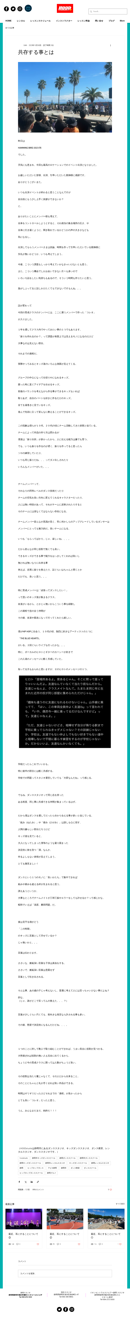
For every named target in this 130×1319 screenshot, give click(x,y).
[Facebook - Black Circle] (6, 8)
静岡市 (63, 1168)
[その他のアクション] (110, 45)
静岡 (21, 1168)
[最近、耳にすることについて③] (23, 1219)
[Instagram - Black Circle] (19, 8)
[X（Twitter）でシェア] (25, 1182)
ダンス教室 (75, 1168)
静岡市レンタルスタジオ (55, 1163)
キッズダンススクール (78, 1163)
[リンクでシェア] (38, 1182)
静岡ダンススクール (68, 1158)
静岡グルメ (51, 1173)
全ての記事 (9, 28)
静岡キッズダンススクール (30, 1163)
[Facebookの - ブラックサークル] (65, 1309)
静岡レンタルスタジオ (100, 1163)
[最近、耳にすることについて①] (106, 1219)
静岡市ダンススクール (89, 1158)
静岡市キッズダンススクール (43, 1158)
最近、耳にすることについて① (106, 1236)
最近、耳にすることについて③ (23, 1236)
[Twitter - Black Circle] (13, 8)
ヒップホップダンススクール (31, 1173)
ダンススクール (90, 1168)
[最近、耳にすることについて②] (65, 1219)
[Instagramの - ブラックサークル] (71, 1309)
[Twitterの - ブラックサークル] (59, 1309)
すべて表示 (120, 1204)
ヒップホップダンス (36, 1168)
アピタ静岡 (52, 1168)
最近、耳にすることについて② (64, 1236)
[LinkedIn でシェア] (31, 1182)
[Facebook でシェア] (19, 1182)
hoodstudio (24, 1158)
